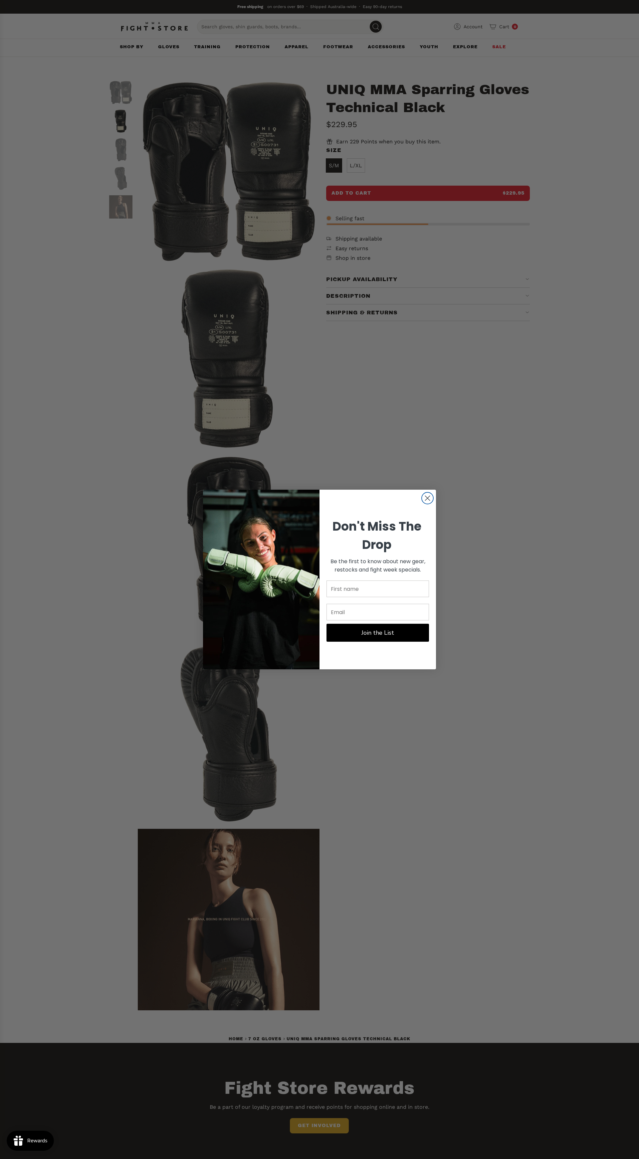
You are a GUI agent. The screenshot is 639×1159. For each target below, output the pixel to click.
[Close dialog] (427, 498)
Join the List (377, 633)
